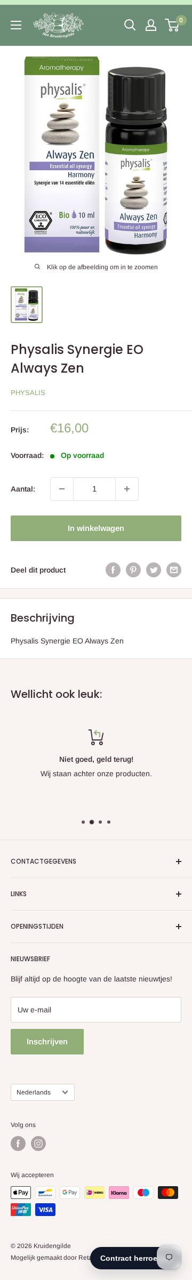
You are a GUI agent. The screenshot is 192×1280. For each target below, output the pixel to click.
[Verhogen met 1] (127, 489)
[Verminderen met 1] (62, 489)
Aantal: (23, 489)
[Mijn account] (151, 25)
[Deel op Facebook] (113, 569)
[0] (172, 25)
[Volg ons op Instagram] (38, 1143)
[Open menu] (16, 25)
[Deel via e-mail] (173, 569)
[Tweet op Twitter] (153, 569)
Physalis (28, 393)
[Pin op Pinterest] (133, 569)
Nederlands (34, 1092)
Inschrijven (47, 1041)
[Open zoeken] (130, 25)
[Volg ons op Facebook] (18, 1143)
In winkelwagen (96, 528)
